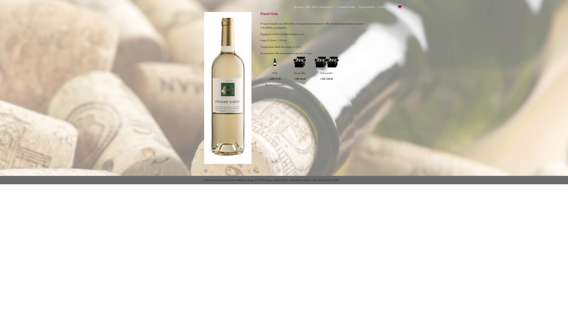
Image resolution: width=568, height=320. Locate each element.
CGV (393, 7)
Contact (382, 7)
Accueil (298, 7)
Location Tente (346, 7)
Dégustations (366, 7)
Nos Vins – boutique (318, 7)
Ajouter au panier (275, 85)
